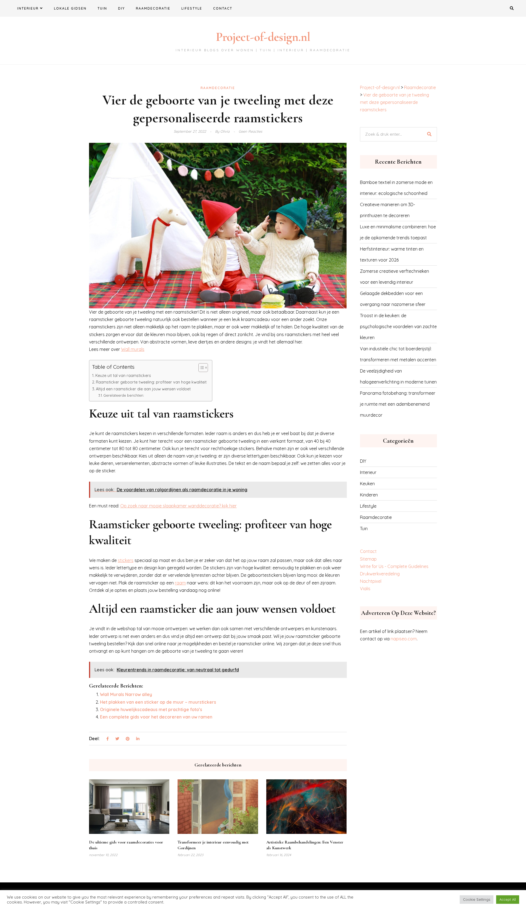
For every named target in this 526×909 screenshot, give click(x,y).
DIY (121, 8)
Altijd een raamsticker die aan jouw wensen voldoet (143, 389)
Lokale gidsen (70, 8)
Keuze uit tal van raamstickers (123, 375)
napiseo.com (404, 638)
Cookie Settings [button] (476, 899)
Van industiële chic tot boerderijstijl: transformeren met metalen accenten (398, 354)
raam (180, 583)
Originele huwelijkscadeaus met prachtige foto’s (151, 709)
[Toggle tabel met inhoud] (200, 367)
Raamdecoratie (153, 8)
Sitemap (368, 559)
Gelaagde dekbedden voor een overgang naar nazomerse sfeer (392, 299)
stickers (125, 560)
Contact (222, 8)
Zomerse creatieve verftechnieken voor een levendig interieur (394, 276)
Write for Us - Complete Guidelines (394, 566)
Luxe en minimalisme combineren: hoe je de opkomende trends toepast (398, 232)
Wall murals (132, 349)
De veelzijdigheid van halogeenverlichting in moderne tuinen (398, 376)
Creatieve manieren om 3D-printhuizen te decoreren (387, 210)
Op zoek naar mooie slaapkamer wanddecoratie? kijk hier (178, 506)
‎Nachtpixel (370, 581)
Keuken (367, 483)
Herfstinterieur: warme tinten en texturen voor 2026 (392, 254)
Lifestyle (191, 8)
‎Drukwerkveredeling (380, 573)
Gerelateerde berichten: (123, 395)
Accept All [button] (507, 899)
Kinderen (369, 495)
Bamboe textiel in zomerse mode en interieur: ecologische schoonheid (396, 188)
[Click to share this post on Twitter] (117, 739)
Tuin (102, 8)
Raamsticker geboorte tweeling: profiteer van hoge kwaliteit (151, 382)
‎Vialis (365, 588)
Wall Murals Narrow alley (126, 694)
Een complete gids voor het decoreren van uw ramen (156, 717)
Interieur (28, 8)
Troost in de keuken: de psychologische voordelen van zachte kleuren (398, 326)
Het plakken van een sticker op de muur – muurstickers (158, 702)
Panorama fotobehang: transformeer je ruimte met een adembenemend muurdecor (397, 404)
